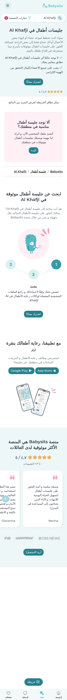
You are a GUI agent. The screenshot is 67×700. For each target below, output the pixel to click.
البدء (33, 150)
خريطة (31, 682)
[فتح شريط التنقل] (7, 5)
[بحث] (60, 18)
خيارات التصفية (17, 18)
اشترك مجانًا (33, 82)
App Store (45, 370)
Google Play (20, 370)
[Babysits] (53, 5)
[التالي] (5, 499)
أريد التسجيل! (33, 552)
